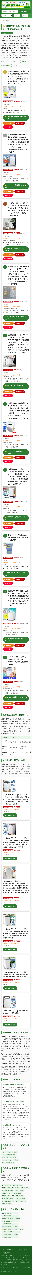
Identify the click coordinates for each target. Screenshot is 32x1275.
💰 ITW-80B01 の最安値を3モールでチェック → (15, 640)
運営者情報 (10, 1249)
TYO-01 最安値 (15, 1188)
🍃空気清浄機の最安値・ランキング (11, 1231)
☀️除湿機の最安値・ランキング (10, 1237)
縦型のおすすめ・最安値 (8, 1162)
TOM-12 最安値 (6, 1188)
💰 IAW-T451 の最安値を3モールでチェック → (15, 518)
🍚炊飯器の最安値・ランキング (10, 1226)
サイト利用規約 (5, 1253)
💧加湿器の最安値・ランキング (10, 1234)
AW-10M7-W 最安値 (21, 1201)
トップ (3, 20)
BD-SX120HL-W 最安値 (7, 1198)
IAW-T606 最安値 (6, 1185)
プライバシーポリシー (20, 1249)
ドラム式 (15, 61)
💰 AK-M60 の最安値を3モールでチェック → (16, 574)
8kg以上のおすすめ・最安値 (9, 1157)
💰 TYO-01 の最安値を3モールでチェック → (15, 318)
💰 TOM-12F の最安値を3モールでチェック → (15, 386)
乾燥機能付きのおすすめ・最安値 (10, 1160)
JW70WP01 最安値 (17, 1185)
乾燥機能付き (6, 65)
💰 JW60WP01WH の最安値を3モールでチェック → (16, 452)
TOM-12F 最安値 (26, 1188)
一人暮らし (6, 61)
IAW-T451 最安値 (19, 1190)
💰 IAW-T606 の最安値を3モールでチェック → (15, 117)
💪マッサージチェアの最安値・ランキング (12, 1229)
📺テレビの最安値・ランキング (10, 1213)
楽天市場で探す (20, 123)
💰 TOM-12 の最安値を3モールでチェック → (16, 249)
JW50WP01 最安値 (6, 1204)
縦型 (15, 65)
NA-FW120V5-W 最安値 (8, 1201)
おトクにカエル (11, 1267)
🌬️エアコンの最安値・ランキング (10, 1221)
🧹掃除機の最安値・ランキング (10, 1224)
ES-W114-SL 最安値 (20, 1198)
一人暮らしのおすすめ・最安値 (9, 1152)
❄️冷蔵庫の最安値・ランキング (10, 1216)
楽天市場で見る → (10, 815)
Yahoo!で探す (8, 127)
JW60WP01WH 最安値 (7, 1190)
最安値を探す (25, 11)
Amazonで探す (8, 123)
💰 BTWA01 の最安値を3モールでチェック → (16, 698)
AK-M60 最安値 (6, 1193)
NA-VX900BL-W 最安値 (17, 1196)
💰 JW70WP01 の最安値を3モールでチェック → (15, 186)
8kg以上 (24, 61)
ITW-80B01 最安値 (16, 1193)
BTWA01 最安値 (6, 1196)
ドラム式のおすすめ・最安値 (9, 1154)
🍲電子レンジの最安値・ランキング (11, 1218)
